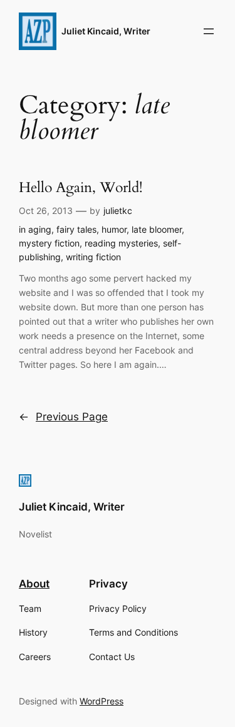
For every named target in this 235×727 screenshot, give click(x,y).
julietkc (117, 210)
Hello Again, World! (80, 188)
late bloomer (157, 229)
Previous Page (63, 416)
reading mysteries (121, 243)
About (34, 583)
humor (114, 229)
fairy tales (76, 229)
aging (39, 229)
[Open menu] (208, 31)
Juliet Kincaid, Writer (105, 31)
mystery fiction (49, 243)
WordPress (101, 701)
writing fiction (93, 257)
